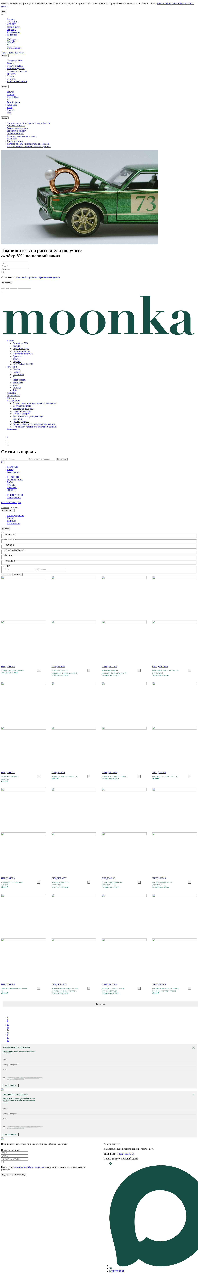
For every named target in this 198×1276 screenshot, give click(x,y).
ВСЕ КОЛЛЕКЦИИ (11, 502)
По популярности (15, 515)
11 (8, 1027)
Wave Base (12, 105)
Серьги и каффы (15, 66)
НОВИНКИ (13, 477)
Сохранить (61, 459)
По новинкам (13, 523)
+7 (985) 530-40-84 (125, 1154)
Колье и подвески (15, 68)
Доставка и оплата (16, 125)
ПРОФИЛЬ (12, 467)
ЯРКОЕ (11, 485)
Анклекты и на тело (17, 71)
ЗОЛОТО (11, 490)
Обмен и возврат (15, 133)
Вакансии (12, 138)
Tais (9, 112)
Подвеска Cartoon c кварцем (114, 776)
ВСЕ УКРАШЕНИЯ (17, 81)
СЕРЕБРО (12, 487)
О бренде (11, 29)
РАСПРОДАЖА (15, 479)
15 (8, 1038)
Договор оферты (15, 141)
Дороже (11, 518)
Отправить (10, 1086)
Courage (11, 110)
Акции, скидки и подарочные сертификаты (28, 123)
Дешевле (11, 521)
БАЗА (10, 482)
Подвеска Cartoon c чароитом (65, 776)
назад (4, 55)
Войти (10, 469)
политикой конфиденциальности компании (26, 1077)
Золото (10, 76)
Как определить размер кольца (22, 136)
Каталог (11, 19)
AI (8, 99)
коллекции (12, 21)
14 (8, 1035)
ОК (3, 11)
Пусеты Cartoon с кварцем (12, 670)
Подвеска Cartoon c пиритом (165, 776)
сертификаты (13, 27)
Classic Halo (13, 97)
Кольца (10, 63)
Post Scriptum (13, 102)
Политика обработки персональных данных (29, 146)
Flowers (10, 92)
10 (8, 1025)
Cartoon (10, 94)
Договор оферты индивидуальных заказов (28, 144)
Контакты (12, 34)
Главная (5, 507)
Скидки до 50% (14, 60)
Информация (13, 32)
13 (8, 1032)
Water (9, 107)
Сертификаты (14, 497)
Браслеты (11, 73)
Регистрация (13, 472)
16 (8, 1040)
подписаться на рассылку (13, 1175)
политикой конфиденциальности (30, 1167)
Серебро (11, 79)
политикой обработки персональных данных (38, 277)
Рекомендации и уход (17, 128)
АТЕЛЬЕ (11, 24)
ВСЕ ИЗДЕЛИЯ (15, 495)
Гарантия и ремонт (16, 131)
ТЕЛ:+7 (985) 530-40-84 (12, 52)
